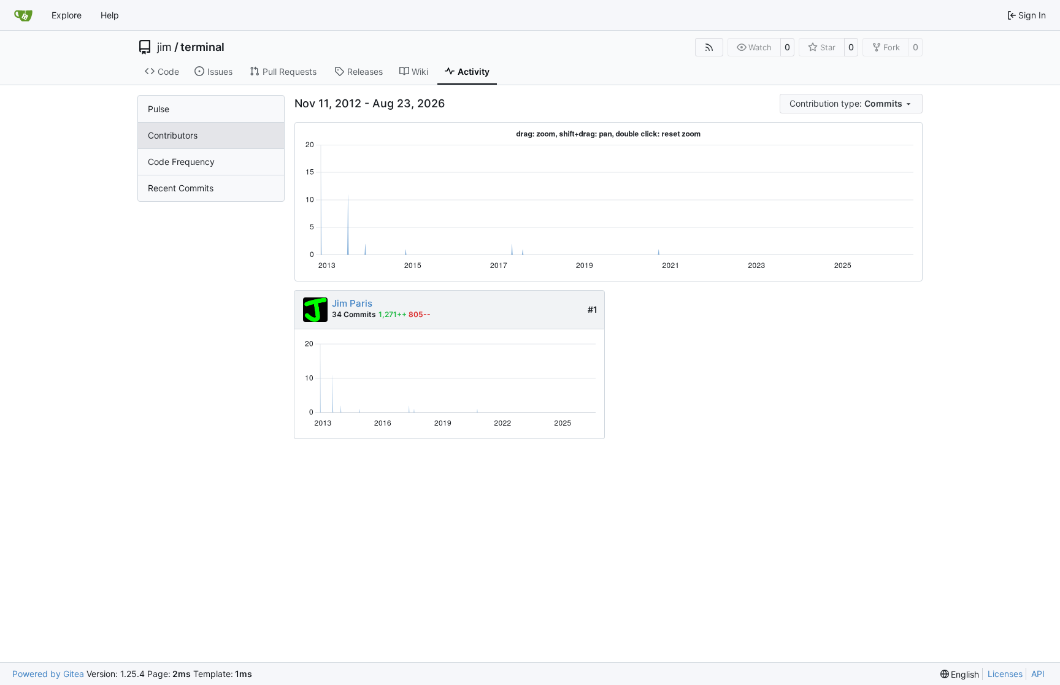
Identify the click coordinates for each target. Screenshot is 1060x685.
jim (164, 47)
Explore (67, 15)
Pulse (158, 109)
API (1038, 673)
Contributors (173, 135)
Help (110, 15)
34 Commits (354, 314)
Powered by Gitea (48, 673)
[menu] (851, 103)
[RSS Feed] (709, 47)
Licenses (1005, 673)
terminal (202, 47)
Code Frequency (181, 161)
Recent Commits (180, 188)
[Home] (23, 15)
